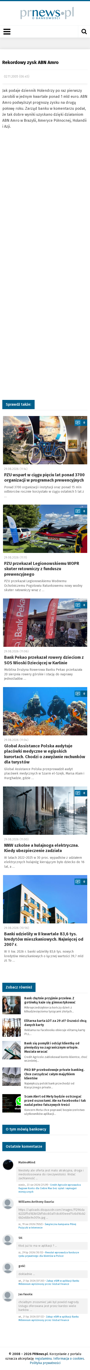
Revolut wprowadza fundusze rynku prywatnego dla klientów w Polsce (48, 1254)
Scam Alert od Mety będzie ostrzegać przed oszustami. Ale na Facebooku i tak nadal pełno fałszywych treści (55, 1101)
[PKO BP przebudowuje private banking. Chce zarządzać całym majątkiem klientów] (11, 1076)
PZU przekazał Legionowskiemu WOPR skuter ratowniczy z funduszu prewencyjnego (41, 569)
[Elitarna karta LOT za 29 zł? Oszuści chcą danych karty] (11, 1027)
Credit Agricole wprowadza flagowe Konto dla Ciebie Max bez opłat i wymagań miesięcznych (49, 1188)
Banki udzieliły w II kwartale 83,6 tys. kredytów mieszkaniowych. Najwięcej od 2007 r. (43, 939)
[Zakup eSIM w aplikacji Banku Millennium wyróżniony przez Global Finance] (8, 1268)
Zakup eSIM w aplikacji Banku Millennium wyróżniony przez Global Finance (48, 1282)
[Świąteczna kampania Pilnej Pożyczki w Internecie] (8, 1203)
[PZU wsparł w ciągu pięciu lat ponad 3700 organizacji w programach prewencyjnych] (45, 440)
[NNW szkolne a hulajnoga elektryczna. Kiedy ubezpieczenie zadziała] (45, 810)
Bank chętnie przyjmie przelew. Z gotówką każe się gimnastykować (49, 1000)
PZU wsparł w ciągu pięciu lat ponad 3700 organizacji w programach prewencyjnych (44, 477)
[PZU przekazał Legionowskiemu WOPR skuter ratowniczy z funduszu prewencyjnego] (45, 529)
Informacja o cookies (68, 1359)
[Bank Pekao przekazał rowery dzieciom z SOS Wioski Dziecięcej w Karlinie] (45, 622)
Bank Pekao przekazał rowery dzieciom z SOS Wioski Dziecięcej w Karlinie (44, 660)
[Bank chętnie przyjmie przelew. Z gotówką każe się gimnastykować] (11, 1005)
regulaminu (43, 1359)
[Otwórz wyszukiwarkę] (84, 32)
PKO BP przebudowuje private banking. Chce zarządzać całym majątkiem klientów (54, 1074)
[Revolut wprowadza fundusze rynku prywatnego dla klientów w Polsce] (8, 1239)
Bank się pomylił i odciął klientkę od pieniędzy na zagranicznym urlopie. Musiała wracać (51, 1047)
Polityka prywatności (45, 1363)
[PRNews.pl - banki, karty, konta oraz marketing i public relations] (45, 13)
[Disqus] (45, 208)
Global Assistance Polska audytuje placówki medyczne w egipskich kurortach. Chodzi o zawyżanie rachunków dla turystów (44, 754)
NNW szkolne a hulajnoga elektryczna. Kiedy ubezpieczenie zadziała (41, 848)
